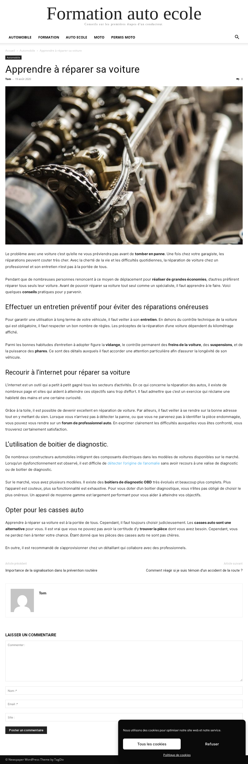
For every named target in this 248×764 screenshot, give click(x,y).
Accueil (10, 50)
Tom (8, 79)
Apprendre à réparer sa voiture (72, 69)
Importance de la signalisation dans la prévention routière (51, 570)
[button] (237, 37)
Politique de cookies (177, 755)
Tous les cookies (151, 744)
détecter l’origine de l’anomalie (134, 463)
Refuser (212, 744)
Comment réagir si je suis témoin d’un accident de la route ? (194, 570)
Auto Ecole (76, 37)
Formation (48, 37)
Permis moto (123, 37)
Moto (99, 37)
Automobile (20, 37)
